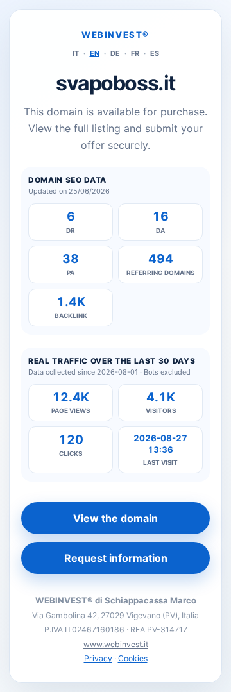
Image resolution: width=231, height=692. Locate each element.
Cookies (133, 658)
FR (135, 53)
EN (94, 53)
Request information (115, 558)
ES (154, 53)
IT (76, 53)
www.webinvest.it (115, 644)
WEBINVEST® (115, 35)
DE (115, 53)
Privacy (98, 658)
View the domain (115, 518)
